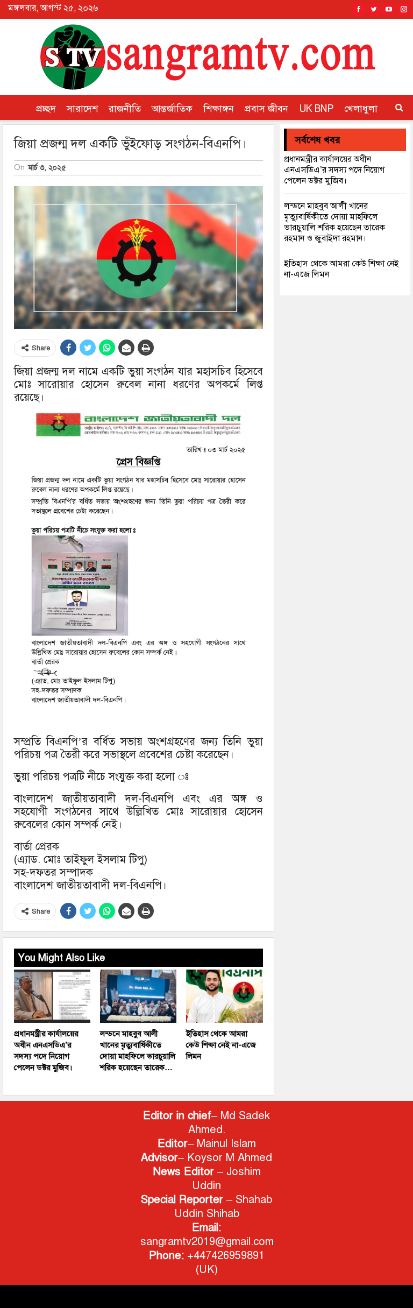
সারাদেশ (82, 109)
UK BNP (316, 109)
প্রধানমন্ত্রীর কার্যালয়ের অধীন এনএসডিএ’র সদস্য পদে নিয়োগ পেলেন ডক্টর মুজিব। (334, 170)
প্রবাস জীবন (266, 109)
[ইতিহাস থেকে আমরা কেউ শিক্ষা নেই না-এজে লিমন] (224, 996)
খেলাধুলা (361, 109)
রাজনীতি (125, 109)
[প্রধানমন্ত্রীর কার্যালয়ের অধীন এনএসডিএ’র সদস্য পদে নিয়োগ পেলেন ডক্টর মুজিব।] (52, 996)
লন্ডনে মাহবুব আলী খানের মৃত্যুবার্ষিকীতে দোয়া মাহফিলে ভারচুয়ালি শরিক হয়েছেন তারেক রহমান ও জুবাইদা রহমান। (334, 222)
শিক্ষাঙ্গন (218, 109)
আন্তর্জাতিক (172, 109)
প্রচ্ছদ (46, 109)
